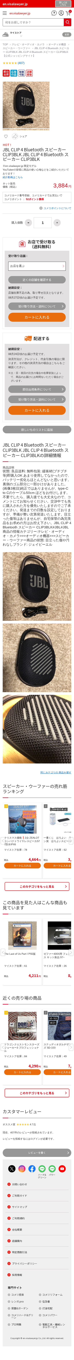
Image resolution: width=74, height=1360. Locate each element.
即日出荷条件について (37, 389)
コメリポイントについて (57, 208)
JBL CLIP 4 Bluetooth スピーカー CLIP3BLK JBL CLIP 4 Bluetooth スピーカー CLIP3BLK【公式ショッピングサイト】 (36, 52)
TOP (6, 44)
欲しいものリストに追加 (37, 429)
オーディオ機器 (57, 44)
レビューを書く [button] (37, 1152)
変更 (67, 34)
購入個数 (17, 222)
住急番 (46, 1301)
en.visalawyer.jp (20, 13)
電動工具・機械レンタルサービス (53, 1325)
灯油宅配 (47, 1308)
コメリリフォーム (52, 1294)
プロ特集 (16, 1324)
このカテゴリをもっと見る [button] (37, 886)
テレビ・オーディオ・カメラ (28, 44)
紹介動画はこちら (13, 177)
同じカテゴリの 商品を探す (55, 772)
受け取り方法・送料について (37, 306)
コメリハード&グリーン (22, 1316)
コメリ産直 (17, 1294)
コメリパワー (49, 1315)
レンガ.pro (17, 1301)
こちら (55, 362)
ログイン (35, 1138)
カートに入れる (37, 317)
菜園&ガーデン (19, 1308)
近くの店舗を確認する (37, 279)
